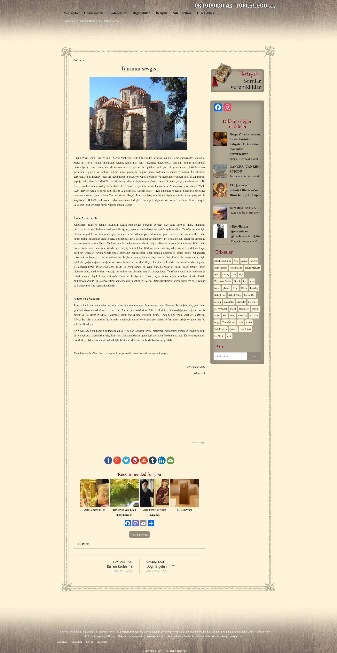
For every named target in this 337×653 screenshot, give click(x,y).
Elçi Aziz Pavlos (222, 281)
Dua (234, 274)
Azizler (254, 260)
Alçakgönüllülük (222, 260)
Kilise (244, 288)
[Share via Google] (117, 463)
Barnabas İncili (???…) (245, 207)
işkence (226, 288)
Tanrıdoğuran (228, 322)
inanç (217, 288)
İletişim (161, 12)
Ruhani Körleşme (119, 566)
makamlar (229, 301)
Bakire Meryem (252, 267)
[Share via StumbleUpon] (144, 463)
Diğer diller (141, 12)
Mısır (217, 315)
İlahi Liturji (246, 329)
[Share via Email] (170, 463)
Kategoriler (118, 12)
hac (245, 281)
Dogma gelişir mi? (160, 566)
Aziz (236, 260)
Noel (225, 315)
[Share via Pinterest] (135, 463)
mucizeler (244, 308)
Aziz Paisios (220, 267)
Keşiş (236, 288)
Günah (237, 281)
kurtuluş (254, 288)
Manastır (241, 301)
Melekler (252, 301)
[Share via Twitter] (126, 463)
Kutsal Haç (220, 295)
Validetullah (220, 329)
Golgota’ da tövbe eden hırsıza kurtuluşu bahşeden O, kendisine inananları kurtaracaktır (245, 144)
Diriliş (225, 274)
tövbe (240, 322)
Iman (252, 281)
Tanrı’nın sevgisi (139, 534)
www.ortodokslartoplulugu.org (126, 631)
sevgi (216, 322)
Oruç (232, 315)
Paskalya (242, 315)
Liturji (217, 301)
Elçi (241, 274)
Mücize (256, 308)
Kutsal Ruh (249, 295)
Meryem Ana (220, 308)
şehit (229, 336)
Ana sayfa (70, 12)
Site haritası (182, 12)
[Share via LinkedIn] (162, 463)
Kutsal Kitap (234, 295)
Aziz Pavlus (236, 267)
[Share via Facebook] (108, 463)
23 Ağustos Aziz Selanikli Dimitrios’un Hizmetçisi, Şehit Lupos (245, 190)
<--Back (78, 60)
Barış (217, 274)
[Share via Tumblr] (153, 463)
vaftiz (249, 322)
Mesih (233, 308)
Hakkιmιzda (94, 12)
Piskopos (253, 315)
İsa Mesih (219, 336)
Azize (244, 260)
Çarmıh (233, 329)
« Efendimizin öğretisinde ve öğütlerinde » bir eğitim (245, 231)
